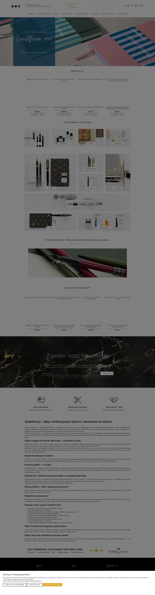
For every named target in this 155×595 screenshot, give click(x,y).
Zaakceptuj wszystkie (52, 584)
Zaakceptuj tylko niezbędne (14, 584)
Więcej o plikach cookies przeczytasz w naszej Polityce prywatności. (22, 580)
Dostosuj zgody (34, 584)
